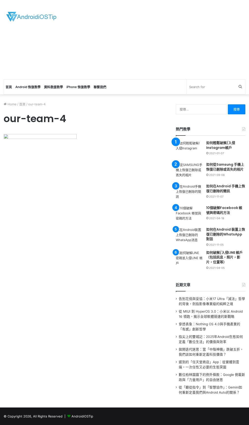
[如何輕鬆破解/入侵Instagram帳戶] (189, 150)
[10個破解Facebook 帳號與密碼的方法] (189, 215)
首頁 (9, 87)
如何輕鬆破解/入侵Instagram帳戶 (220, 145)
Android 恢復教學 (28, 87)
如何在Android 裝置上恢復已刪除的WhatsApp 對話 (225, 234)
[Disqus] (84, 287)
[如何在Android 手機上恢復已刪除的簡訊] (189, 193)
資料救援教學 (53, 87)
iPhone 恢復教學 (78, 87)
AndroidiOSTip (82, 416)
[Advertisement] (168, 39)
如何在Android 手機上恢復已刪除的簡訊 (225, 188)
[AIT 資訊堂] (31, 16)
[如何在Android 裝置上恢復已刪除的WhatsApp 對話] (189, 236)
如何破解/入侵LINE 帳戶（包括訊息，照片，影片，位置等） (224, 257)
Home (12, 104)
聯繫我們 (100, 87)
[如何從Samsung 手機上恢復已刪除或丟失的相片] (189, 171)
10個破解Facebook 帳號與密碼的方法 (224, 210)
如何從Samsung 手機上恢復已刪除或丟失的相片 (225, 167)
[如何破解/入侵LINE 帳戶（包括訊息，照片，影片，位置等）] (189, 259)
